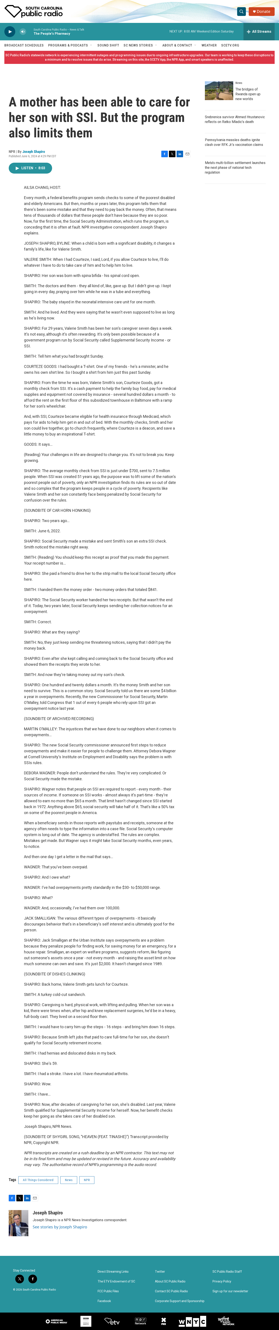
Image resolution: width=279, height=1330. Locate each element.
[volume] (23, 32)
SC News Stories (138, 45)
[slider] (30, 31)
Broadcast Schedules (24, 45)
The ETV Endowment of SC (116, 1281)
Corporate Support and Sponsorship (179, 1301)
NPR (87, 1180)
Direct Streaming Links (113, 1271)
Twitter (160, 1271)
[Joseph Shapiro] (18, 1223)
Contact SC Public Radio (171, 1291)
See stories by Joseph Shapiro (60, 1226)
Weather (209, 45)
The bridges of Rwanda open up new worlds (247, 94)
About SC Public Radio (170, 1281)
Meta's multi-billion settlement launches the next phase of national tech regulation (235, 167)
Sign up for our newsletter (230, 1291)
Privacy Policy (222, 1281)
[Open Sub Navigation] (91, 45)
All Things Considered (38, 1180)
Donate (263, 11)
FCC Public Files (108, 1291)
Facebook (104, 1301)
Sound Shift (108, 45)
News (69, 1180)
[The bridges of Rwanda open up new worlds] (219, 90)
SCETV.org (230, 45)
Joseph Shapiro (33, 151)
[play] (9, 31)
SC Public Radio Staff (227, 1271)
